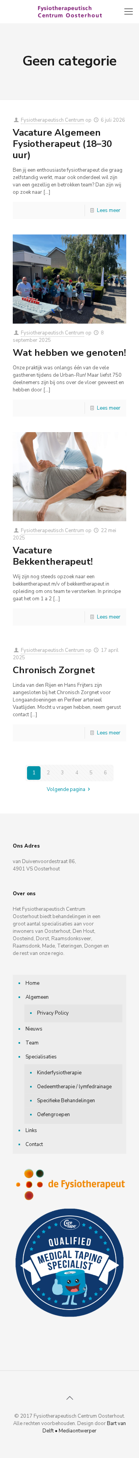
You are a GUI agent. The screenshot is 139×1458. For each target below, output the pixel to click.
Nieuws (33, 1028)
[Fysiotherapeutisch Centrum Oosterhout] (69, 11)
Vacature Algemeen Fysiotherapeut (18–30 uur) (62, 143)
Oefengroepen (53, 1114)
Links (31, 1130)
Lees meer (108, 210)
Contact (34, 1144)
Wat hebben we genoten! (69, 352)
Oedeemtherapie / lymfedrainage (74, 1086)
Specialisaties (41, 1056)
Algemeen (37, 997)
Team (32, 1042)
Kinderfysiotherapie (59, 1072)
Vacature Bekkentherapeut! (53, 556)
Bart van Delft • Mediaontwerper (84, 1427)
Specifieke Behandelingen (66, 1100)
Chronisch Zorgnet (54, 670)
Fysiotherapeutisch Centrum (52, 120)
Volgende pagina (66, 789)
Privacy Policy (53, 1013)
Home (32, 983)
